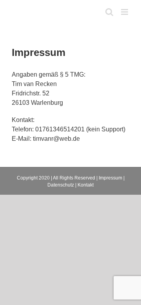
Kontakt (86, 185)
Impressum (110, 178)
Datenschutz (60, 185)
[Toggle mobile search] (109, 12)
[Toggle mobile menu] (125, 12)
